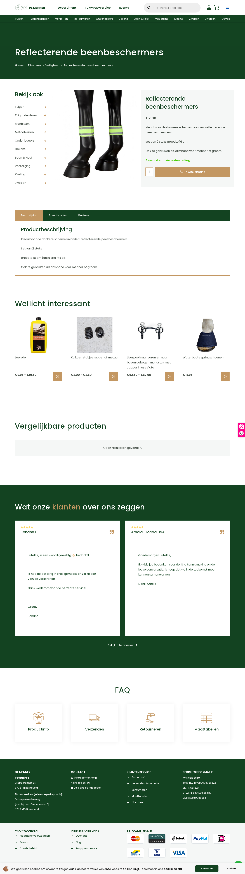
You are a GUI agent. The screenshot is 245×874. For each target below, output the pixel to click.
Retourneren (150, 729)
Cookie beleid (28, 848)
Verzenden (94, 729)
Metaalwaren (24, 132)
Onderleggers (24, 141)
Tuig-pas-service (86, 848)
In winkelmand (195, 172)
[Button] (208, 7)
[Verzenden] (94, 718)
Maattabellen (206, 729)
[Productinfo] (38, 718)
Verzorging (22, 166)
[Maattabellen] (206, 718)
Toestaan (207, 868)
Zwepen (20, 183)
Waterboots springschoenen (203, 357)
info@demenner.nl (85, 778)
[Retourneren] (150, 718)
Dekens (20, 149)
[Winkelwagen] (216, 7)
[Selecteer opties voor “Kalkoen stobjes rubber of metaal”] (113, 376)
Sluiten (231, 868)
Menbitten (22, 124)
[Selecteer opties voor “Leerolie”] (57, 376)
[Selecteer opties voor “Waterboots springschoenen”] (225, 376)
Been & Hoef (23, 158)
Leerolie (20, 357)
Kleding (20, 174)
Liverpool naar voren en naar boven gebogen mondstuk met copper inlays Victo (149, 362)
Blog (78, 842)
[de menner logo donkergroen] (30, 8)
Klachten (137, 802)
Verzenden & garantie (145, 783)
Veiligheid (52, 65)
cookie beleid (173, 869)
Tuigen (19, 107)
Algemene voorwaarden (35, 835)
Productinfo (38, 729)
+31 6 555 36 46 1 (81, 783)
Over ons (81, 835)
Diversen (34, 65)
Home (19, 65)
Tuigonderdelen (26, 115)
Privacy (24, 842)
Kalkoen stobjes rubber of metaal (94, 357)
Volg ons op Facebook (87, 788)
